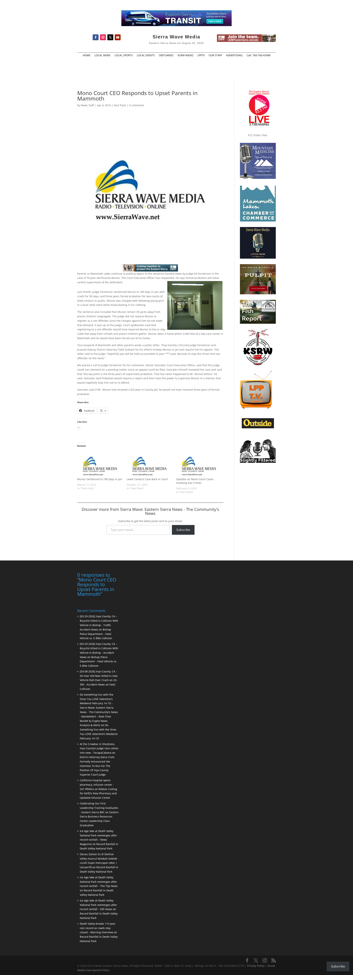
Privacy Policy (256, 965)
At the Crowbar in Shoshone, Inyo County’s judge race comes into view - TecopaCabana (99, 748)
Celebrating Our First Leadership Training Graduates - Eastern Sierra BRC (99, 808)
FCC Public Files (257, 135)
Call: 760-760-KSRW (258, 55)
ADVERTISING (234, 55)
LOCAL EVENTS (146, 55)
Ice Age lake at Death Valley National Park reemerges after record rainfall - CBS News (98, 905)
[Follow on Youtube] (118, 37)
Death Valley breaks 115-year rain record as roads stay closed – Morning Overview (97, 928)
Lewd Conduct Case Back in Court (147, 479)
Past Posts (120, 105)
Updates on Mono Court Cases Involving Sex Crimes (194, 481)
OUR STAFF (215, 55)
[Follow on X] (110, 37)
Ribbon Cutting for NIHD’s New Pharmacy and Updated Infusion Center (98, 793)
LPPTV (201, 55)
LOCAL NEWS (102, 55)
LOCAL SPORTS (124, 55)
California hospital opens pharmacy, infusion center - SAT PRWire (97, 784)
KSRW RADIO (185, 55)
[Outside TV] (258, 427)
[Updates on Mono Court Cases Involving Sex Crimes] (199, 464)
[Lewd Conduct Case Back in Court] (149, 464)
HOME (86, 55)
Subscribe (183, 530)
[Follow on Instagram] (103, 37)
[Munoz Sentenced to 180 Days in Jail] (100, 464)
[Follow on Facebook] (96, 37)
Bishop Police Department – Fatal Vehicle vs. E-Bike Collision (96, 634)
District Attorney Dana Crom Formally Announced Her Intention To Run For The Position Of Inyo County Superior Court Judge (97, 765)
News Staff (87, 105)
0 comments (136, 105)
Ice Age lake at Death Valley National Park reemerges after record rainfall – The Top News (99, 882)
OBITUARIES (166, 55)
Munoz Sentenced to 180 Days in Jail (99, 479)
